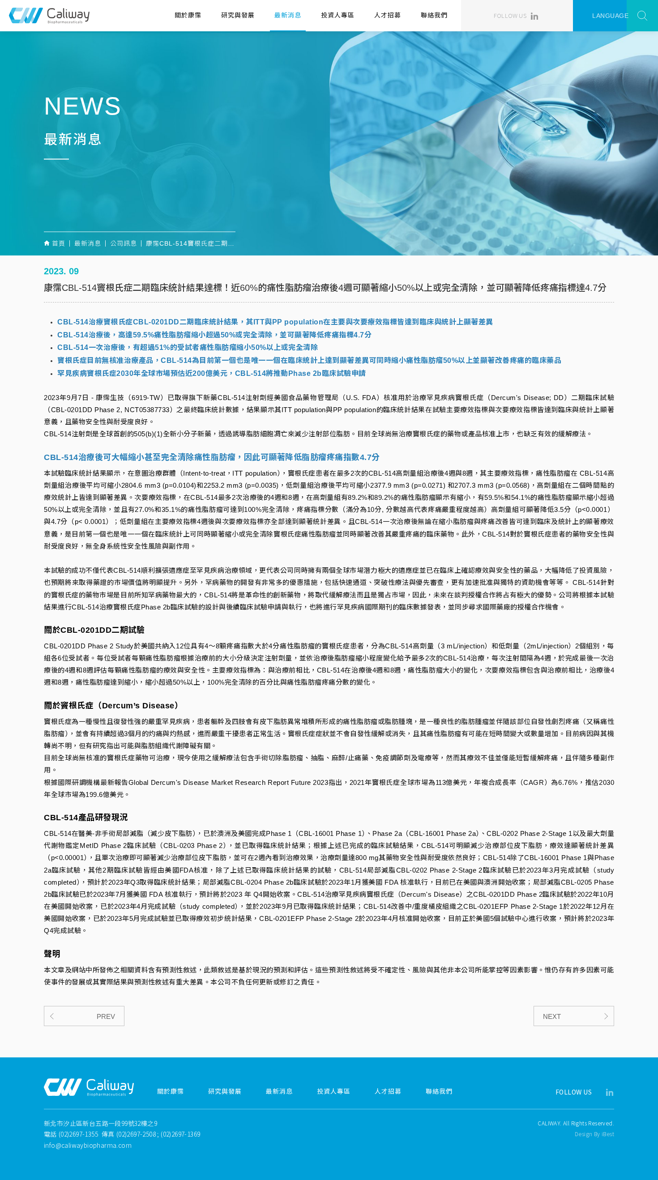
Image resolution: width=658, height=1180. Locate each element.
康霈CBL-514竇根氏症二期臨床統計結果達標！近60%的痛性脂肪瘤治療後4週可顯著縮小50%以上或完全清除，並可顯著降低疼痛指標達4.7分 (190, 243)
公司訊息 (123, 243)
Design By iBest (594, 1133)
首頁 (58, 243)
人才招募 (387, 15)
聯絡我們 (434, 15)
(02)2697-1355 (78, 1133)
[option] (329, 143)
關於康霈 (188, 15)
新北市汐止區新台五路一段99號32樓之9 (100, 1123)
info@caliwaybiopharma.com (88, 1145)
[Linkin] (534, 16)
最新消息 (287, 15)
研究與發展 (238, 15)
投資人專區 (338, 15)
